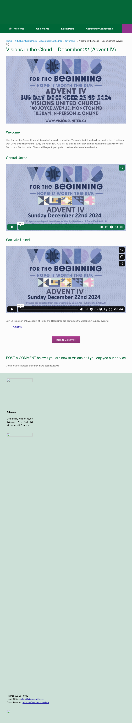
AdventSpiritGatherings (50, 40)
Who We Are (42, 28)
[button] (127, 28)
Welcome (19, 28)
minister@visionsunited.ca (36, 702)
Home (9, 40)
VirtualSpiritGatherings (25, 40)
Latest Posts (67, 28)
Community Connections (99, 28)
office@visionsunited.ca (32, 699)
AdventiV (17, 326)
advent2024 (70, 40)
